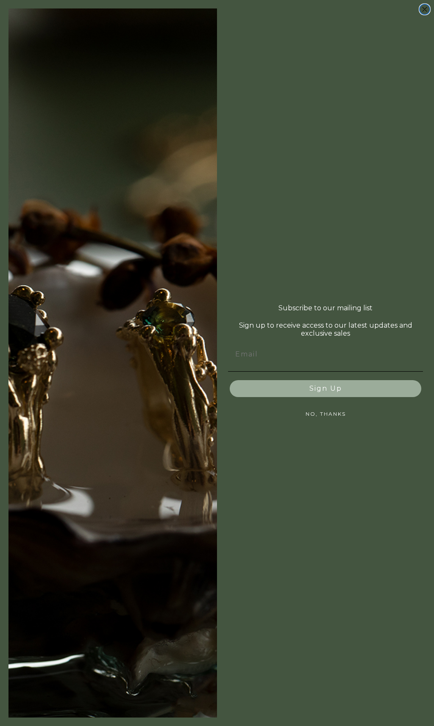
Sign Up (325, 388)
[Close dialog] (425, 9)
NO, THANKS (326, 414)
